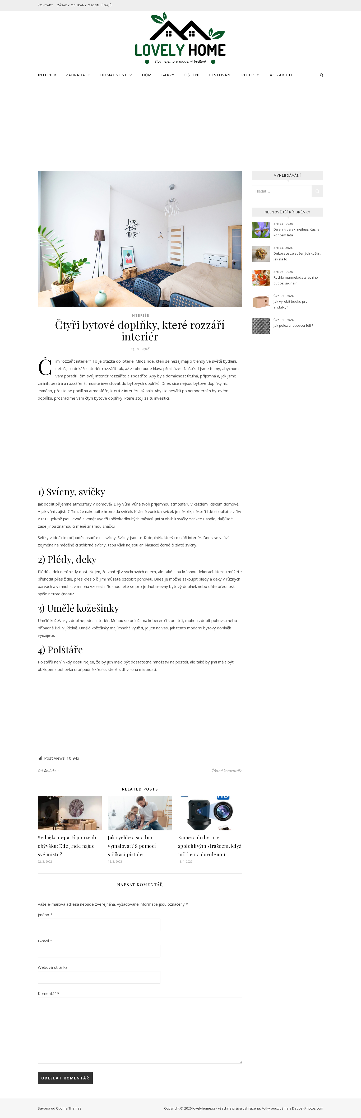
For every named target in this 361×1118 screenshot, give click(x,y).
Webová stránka (52, 967)
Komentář (48, 993)
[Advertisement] (180, 121)
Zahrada (75, 74)
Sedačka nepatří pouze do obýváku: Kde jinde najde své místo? (68, 846)
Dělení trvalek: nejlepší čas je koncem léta (297, 232)
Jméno (45, 914)
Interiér (47, 74)
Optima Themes (68, 1108)
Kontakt (45, 5)
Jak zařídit (281, 74)
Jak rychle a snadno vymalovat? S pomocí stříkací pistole (132, 846)
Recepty (250, 74)
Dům (147, 74)
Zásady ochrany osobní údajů (84, 5)
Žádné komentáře (227, 770)
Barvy (167, 74)
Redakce (51, 770)
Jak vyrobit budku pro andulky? (291, 304)
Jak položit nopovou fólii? (294, 325)
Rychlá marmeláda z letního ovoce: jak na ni (296, 280)
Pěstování (220, 74)
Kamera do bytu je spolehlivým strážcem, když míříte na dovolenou (210, 846)
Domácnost (113, 74)
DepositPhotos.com (307, 1108)
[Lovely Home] (180, 39)
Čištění (192, 74)
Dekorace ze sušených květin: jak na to (297, 256)
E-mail (45, 940)
